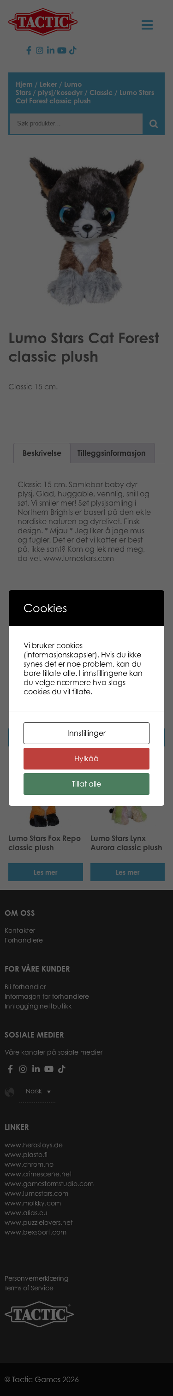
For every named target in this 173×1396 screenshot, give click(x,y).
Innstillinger (86, 733)
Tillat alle (86, 783)
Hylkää (86, 758)
